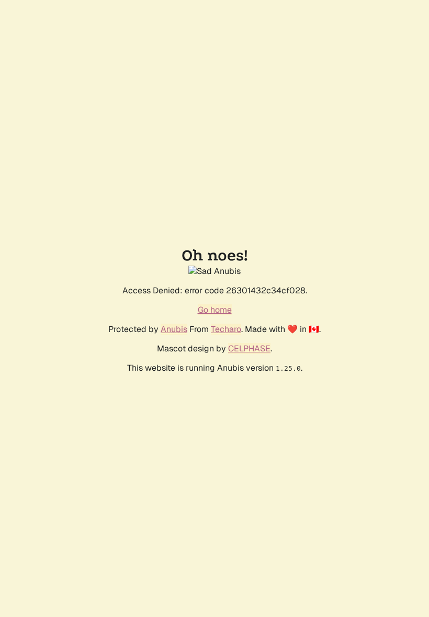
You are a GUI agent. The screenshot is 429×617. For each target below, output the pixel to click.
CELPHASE (249, 348)
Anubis (174, 329)
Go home (215, 309)
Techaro (226, 329)
